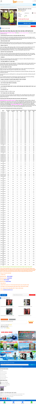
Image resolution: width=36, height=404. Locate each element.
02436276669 (7, 383)
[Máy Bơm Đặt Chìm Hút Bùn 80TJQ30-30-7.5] (9, 305)
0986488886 (6, 382)
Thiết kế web (18, 400)
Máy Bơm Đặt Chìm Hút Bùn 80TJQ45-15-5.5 (24, 315)
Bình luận (23, 11)
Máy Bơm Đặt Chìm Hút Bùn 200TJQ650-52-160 (25, 306)
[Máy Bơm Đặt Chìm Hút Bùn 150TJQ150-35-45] (9, 314)
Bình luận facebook (12, 319)
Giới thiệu (1, 370)
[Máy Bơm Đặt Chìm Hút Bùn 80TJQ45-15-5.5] (27, 314)
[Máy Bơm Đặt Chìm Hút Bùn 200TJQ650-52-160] (27, 305)
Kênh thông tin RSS (3, 378)
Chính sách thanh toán (3, 371)
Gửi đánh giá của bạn (4, 319)
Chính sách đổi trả (2, 374)
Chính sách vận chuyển (3, 373)
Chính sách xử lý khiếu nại (4, 377)
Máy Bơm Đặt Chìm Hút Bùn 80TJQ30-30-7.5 (7, 306)
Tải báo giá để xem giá (23, 19)
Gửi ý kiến (30, 322)
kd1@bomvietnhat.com (8, 289)
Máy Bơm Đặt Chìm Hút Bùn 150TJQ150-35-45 (7, 315)
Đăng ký (32, 364)
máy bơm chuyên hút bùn (23, 32)
